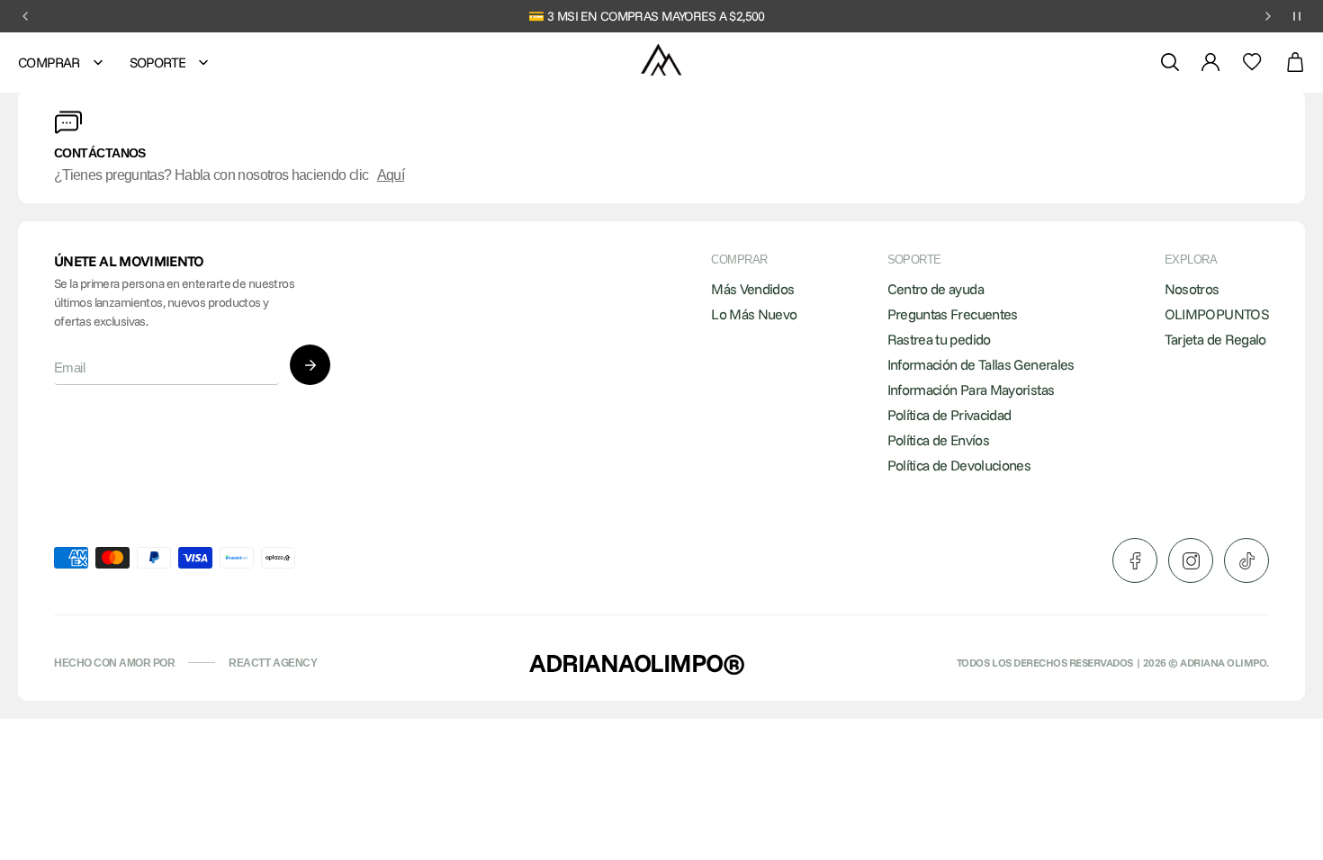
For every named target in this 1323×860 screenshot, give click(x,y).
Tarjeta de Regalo (1215, 339)
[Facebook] (1134, 560)
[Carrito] (1295, 62)
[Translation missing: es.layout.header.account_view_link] (1211, 62)
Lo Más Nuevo (753, 314)
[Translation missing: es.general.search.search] (1170, 62)
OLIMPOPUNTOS (1217, 314)
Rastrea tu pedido (939, 339)
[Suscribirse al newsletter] (310, 365)
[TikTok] (1246, 560)
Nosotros (1192, 289)
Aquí (390, 175)
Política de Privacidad (949, 415)
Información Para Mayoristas (971, 390)
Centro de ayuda (935, 289)
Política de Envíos (938, 440)
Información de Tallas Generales (981, 364)
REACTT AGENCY (273, 663)
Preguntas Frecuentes (952, 314)
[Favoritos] (1252, 62)
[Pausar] (1297, 16)
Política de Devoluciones (959, 465)
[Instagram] (1190, 560)
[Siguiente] (1268, 16)
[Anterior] (25, 16)
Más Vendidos (752, 289)
